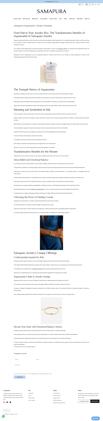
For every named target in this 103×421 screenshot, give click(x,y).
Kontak (29, 395)
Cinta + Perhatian (31, 400)
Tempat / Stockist (31, 398)
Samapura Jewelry (62, 48)
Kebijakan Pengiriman (57, 400)
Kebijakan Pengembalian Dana (59, 402)
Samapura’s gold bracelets (37, 189)
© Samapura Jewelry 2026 (10, 414)
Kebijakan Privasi (35, 373)
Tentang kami (30, 393)
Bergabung (95, 401)
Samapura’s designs (37, 268)
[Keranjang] (98, 4)
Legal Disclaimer (56, 393)
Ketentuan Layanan (44, 373)
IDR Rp (6, 410)
